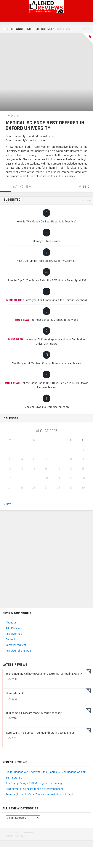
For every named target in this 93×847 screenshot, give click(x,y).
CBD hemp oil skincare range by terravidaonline (35, 789)
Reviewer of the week (19, 651)
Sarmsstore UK (15, 778)
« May (7, 504)
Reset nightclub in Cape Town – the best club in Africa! (39, 794)
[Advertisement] (46, 559)
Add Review (13, 628)
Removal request (16, 645)
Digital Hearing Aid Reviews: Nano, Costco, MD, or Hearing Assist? (46, 772)
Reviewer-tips (14, 634)
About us (11, 623)
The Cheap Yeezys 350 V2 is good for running (34, 783)
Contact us (12, 639)
